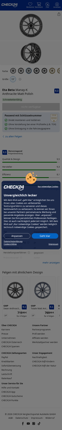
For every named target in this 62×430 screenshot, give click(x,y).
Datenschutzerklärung (13, 241)
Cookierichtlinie (10, 244)
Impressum (53, 244)
